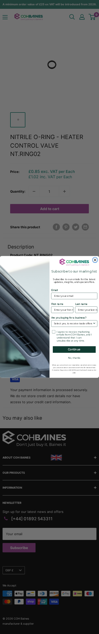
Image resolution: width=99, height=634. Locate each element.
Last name (81, 304)
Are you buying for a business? (68, 318)
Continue (74, 349)
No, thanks (74, 357)
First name (57, 304)
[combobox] (73, 324)
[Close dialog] (95, 260)
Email (54, 290)
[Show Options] (94, 324)
